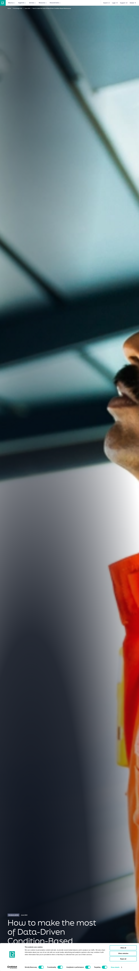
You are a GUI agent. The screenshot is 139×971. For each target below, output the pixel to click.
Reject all (123, 959)
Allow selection (123, 953)
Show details (115, 967)
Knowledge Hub (17, 8)
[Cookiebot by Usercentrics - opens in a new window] (12, 967)
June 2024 (27, 8)
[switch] (60, 967)
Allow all (123, 948)
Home (9, 8)
